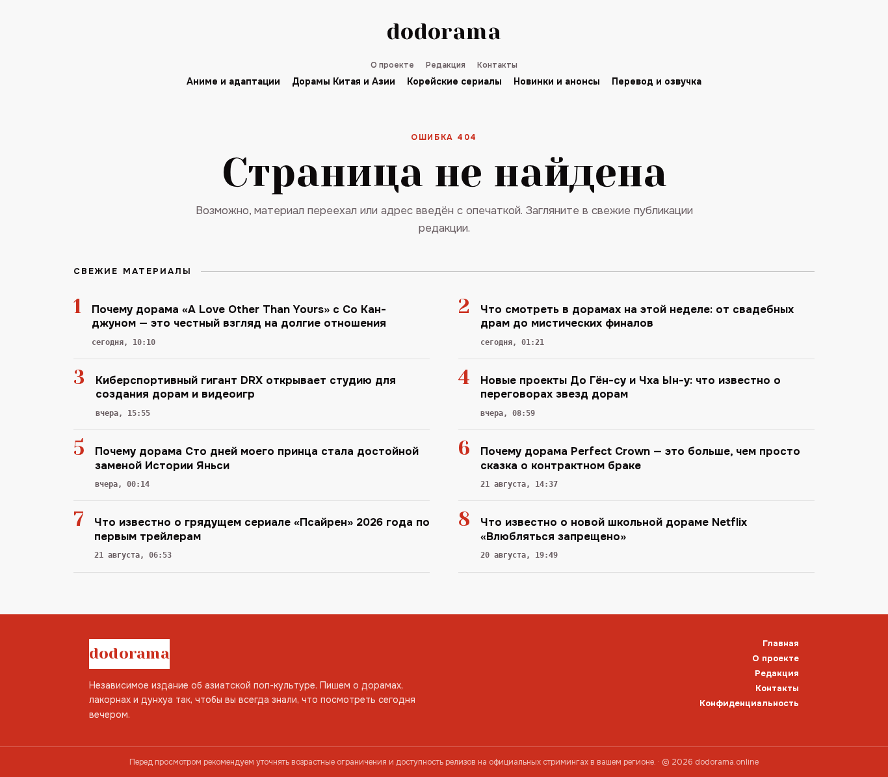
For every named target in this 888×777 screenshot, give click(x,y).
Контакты (497, 65)
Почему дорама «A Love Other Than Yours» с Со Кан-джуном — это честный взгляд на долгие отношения (239, 316)
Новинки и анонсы (557, 81)
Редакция (445, 65)
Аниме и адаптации (233, 81)
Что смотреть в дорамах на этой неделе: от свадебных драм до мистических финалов (637, 316)
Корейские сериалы (454, 81)
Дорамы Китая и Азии (343, 81)
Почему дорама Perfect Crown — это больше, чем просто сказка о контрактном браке (640, 458)
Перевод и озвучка (656, 81)
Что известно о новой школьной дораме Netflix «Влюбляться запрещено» (613, 529)
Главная (781, 643)
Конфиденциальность (749, 703)
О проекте (392, 65)
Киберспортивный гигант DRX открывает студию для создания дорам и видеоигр (246, 387)
